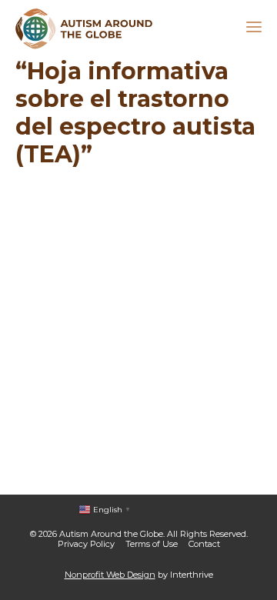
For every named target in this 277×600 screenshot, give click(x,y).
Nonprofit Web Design (110, 574)
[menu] (254, 29)
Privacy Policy (86, 543)
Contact (204, 543)
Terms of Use (151, 543)
